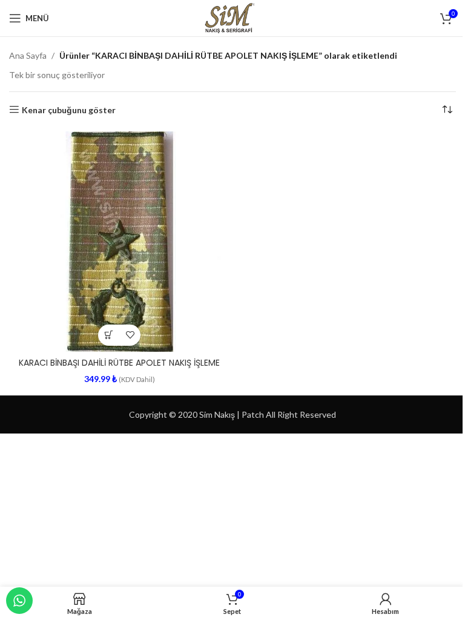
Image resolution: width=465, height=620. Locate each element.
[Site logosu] (232, 17)
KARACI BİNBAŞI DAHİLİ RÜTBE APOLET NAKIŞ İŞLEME (119, 363)
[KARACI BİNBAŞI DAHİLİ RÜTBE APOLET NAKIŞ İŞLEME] (119, 241)
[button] (108, 335)
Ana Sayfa (28, 55)
